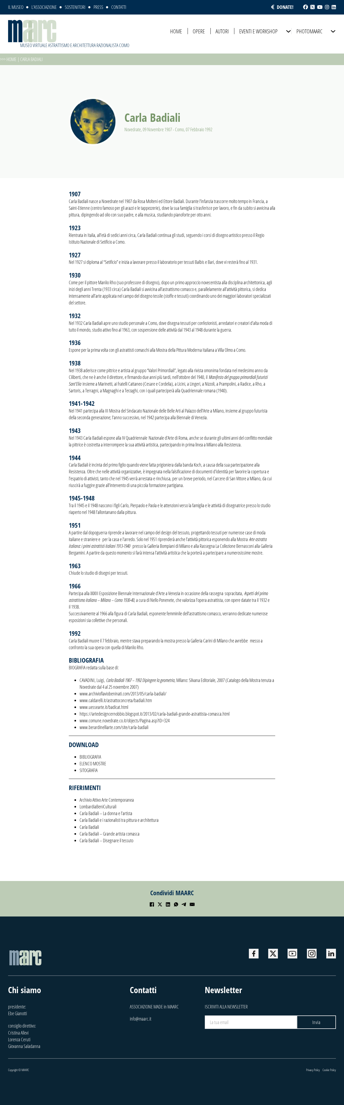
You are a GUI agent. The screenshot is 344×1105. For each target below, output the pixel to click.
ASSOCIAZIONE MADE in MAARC (154, 1006)
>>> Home (8, 59)
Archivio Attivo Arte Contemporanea (107, 800)
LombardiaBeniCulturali (98, 806)
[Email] (192, 904)
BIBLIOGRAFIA (90, 757)
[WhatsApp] (176, 904)
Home (176, 31)
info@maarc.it (140, 1018)
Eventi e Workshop (258, 31)
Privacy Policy (313, 1070)
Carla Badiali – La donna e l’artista (106, 813)
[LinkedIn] (168, 904)
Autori (222, 31)
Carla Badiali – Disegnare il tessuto (106, 840)
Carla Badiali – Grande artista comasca (109, 833)
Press (98, 7)
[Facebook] (152, 904)
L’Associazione (44, 7)
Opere (199, 31)
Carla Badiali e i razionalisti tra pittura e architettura (119, 820)
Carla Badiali (89, 827)
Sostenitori (75, 7)
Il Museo (15, 7)
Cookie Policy (329, 1070)
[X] (160, 904)
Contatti (118, 7)
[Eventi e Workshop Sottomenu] (288, 31)
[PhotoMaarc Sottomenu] (333, 31)
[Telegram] (184, 904)
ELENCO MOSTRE (93, 763)
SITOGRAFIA (89, 770)
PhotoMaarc (309, 31)
